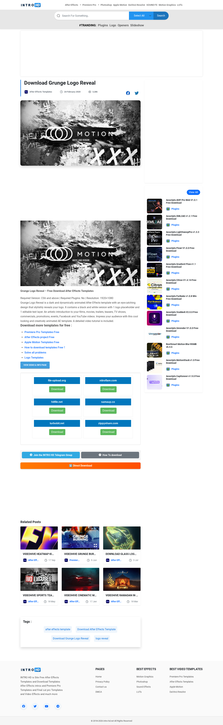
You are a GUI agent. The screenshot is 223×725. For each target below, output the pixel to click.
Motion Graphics (144, 676)
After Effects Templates (41, 92)
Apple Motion (176, 686)
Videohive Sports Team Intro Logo (46, 595)
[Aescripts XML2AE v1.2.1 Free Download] (154, 221)
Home (99, 676)
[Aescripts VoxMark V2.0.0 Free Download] (154, 317)
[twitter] (35, 706)
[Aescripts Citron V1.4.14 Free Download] (154, 285)
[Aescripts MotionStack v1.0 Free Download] (154, 365)
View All (193, 192)
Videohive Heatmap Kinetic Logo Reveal (50, 554)
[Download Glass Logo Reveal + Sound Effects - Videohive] (122, 538)
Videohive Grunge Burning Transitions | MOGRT (96, 554)
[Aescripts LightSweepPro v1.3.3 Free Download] (154, 237)
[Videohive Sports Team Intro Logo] (39, 579)
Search (161, 15)
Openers (123, 25)
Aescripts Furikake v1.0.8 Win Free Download (181, 297)
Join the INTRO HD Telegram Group (53, 455)
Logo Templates (33, 357)
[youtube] (46, 706)
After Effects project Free (39, 337)
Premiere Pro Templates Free (41, 332)
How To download (112, 455)
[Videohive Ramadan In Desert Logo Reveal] (122, 579)
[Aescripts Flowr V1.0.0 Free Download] (154, 253)
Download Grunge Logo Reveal (70, 638)
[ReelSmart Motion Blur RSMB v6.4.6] (154, 349)
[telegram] (58, 706)
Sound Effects (143, 686)
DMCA (99, 692)
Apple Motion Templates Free (41, 342)
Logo (113, 25)
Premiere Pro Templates (75, 560)
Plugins (103, 25)
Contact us (101, 686)
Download (108, 389)
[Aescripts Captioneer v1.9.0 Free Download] (154, 381)
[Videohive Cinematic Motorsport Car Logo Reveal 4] (80, 579)
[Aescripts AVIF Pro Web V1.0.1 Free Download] (154, 205)
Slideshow (137, 25)
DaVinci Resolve (178, 692)
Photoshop (142, 681)
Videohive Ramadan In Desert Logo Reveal (134, 595)
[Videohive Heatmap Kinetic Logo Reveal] (39, 538)
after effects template (57, 629)
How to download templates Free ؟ (44, 347)
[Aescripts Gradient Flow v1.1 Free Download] (154, 269)
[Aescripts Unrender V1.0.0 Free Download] (154, 333)
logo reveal (102, 638)
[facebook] (23, 706)
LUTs (139, 692)
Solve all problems (35, 352)
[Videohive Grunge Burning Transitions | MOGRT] (80, 538)
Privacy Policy (103, 681)
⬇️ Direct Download (80, 465)
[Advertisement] (111, 53)
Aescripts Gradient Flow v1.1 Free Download (181, 265)
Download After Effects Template (96, 629)
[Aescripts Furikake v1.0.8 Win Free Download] (154, 301)
